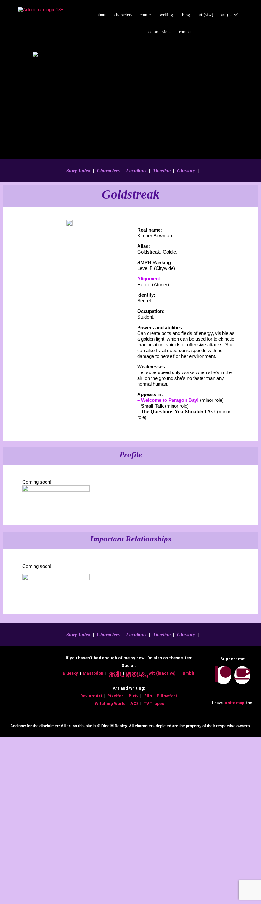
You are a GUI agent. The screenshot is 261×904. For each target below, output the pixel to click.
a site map (234, 702)
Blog (186, 14)
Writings (167, 14)
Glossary (186, 170)
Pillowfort (167, 695)
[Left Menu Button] (3, 739)
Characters (123, 14)
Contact (185, 31)
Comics (146, 14)
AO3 (134, 703)
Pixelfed (115, 695)
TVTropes (154, 703)
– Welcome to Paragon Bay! (168, 400)
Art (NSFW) (230, 14)
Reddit (114, 673)
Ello (148, 695)
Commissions (159, 31)
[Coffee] (242, 675)
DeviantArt (91, 695)
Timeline (162, 170)
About (102, 14)
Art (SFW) (205, 14)
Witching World (110, 703)
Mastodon (93, 673)
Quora (132, 673)
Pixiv (133, 695)
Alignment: (149, 278)
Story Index (78, 170)
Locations (136, 170)
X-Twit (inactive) (159, 673)
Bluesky (71, 673)
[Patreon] (223, 675)
